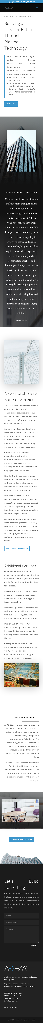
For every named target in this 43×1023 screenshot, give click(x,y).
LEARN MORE (11, 104)
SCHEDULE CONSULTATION (21, 840)
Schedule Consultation (17, 548)
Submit (34, 945)
